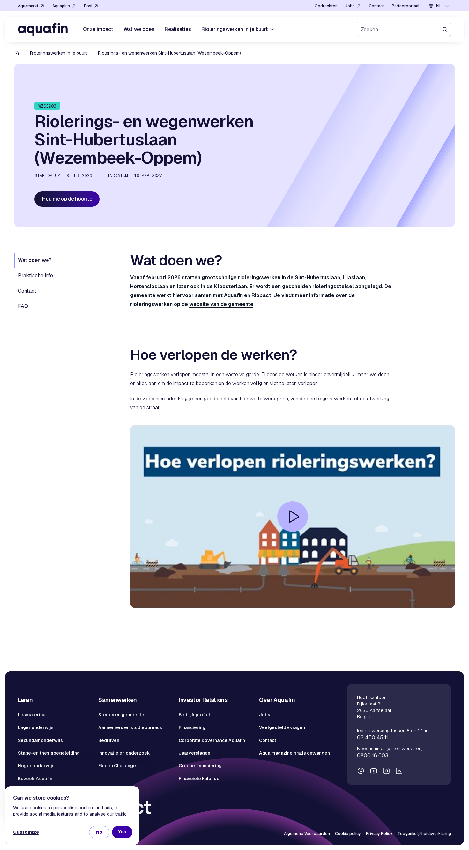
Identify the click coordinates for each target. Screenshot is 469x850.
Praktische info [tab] (35, 275)
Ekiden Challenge (117, 766)
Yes (122, 832)
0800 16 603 (372, 755)
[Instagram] (386, 771)
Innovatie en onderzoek (124, 753)
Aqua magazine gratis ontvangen (294, 753)
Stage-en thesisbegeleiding (49, 753)
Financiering (192, 727)
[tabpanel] (292, 447)
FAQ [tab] (23, 306)
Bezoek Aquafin (35, 778)
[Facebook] (361, 771)
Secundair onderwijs (40, 740)
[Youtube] (373, 771)
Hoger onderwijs (36, 766)
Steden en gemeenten (122, 715)
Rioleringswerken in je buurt (58, 53)
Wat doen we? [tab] (34, 260)
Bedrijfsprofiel (194, 715)
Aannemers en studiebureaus (130, 727)
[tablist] (68, 283)
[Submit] (446, 29)
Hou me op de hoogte (67, 199)
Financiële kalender (200, 778)
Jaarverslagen (194, 753)
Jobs (264, 715)
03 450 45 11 (372, 737)
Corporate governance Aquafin (212, 740)
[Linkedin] (399, 771)
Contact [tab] (27, 290)
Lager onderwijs (36, 727)
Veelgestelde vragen (282, 727)
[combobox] (439, 5)
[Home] (43, 29)
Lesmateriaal (32, 715)
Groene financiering (200, 766)
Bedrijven (108, 740)
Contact (267, 740)
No (99, 832)
